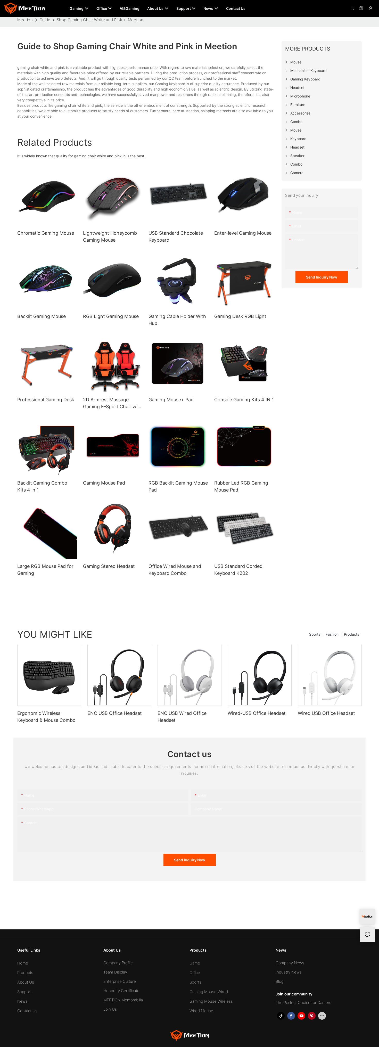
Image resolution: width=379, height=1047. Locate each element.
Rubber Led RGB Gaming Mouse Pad (241, 486)
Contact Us (27, 1010)
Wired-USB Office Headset (257, 713)
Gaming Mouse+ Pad (171, 399)
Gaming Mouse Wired (209, 991)
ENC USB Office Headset (114, 713)
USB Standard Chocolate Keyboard (176, 236)
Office (195, 972)
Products (351, 634)
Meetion (25, 19)
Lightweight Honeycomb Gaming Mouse (110, 236)
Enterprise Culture (119, 981)
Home (22, 963)
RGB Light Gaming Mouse (111, 316)
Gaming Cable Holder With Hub (177, 320)
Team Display (115, 972)
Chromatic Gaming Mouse (45, 233)
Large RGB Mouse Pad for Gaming (45, 569)
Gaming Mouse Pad (104, 483)
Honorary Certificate (121, 990)
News (22, 1001)
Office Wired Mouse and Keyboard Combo (175, 569)
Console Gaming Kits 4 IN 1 (244, 399)
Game (195, 963)
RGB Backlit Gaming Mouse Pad (178, 486)
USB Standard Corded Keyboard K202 (238, 569)
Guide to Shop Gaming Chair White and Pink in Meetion (91, 19)
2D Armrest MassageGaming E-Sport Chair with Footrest (112, 403)
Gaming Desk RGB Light (240, 316)
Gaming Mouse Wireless (211, 1001)
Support (24, 991)
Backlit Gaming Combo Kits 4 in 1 (42, 486)
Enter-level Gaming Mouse (242, 233)
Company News (290, 962)
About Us (25, 982)
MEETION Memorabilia (123, 999)
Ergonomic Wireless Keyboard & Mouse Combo (46, 716)
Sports (314, 634)
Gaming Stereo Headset (109, 566)
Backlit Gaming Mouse (41, 316)
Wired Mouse (201, 1010)
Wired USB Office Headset (326, 713)
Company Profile (118, 962)
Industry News (289, 972)
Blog (280, 981)
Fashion (332, 634)
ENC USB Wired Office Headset (182, 716)
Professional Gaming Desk (45, 399)
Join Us (110, 1009)
